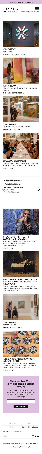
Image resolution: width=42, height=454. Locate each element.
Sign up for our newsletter (12, 431)
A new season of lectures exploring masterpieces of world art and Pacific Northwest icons (20, 288)
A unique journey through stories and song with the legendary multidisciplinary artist (20, 243)
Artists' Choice (9, 325)
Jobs (30, 423)
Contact (12, 423)
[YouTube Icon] (38, 436)
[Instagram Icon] (33, 436)
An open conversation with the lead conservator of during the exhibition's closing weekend (19, 365)
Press (12, 427)
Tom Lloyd (7, 51)
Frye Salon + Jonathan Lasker (16, 127)
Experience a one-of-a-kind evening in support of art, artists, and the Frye (20, 164)
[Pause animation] (36, 44)
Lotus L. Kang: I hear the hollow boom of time (20, 89)
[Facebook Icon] (35, 436)
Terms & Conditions (30, 427)
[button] (39, 188)
